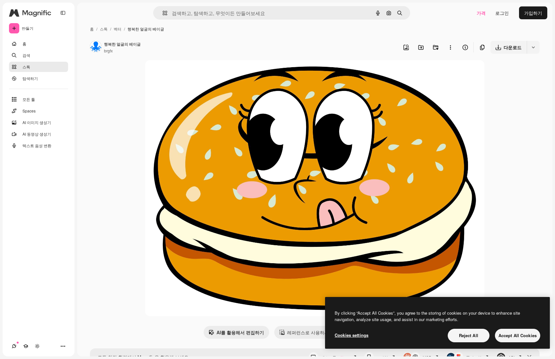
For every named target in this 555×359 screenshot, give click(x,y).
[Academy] (26, 346)
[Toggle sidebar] (63, 13)
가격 (481, 13)
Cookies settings (351, 335)
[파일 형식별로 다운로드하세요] (533, 47)
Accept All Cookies (517, 335)
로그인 (502, 13)
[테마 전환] (37, 346)
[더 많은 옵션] (450, 47)
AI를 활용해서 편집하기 (240, 332)
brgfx (108, 50)
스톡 (104, 28)
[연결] (14, 346)
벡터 (117, 28)
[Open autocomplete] (162, 13)
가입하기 (533, 13)
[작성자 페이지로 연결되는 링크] (95, 47)
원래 (182, 72)
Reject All (468, 335)
